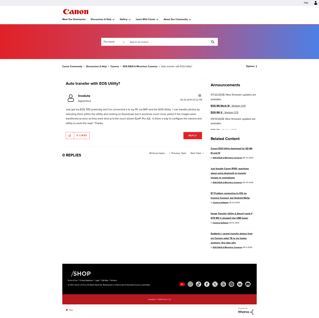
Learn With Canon (145, 19)
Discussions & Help (101, 19)
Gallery (123, 19)
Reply (193, 135)
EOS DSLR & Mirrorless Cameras (140, 66)
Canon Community (75, 11)
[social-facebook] (207, 284)
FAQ (306, 3)
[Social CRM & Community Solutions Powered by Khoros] (245, 311)
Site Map (105, 280)
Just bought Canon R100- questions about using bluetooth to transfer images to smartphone (230, 173)
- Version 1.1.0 (228, 106)
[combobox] (172, 42)
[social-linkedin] (239, 284)
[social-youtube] (182, 284)
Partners (113, 280)
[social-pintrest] (231, 284)
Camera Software (221, 202)
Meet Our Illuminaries (74, 19)
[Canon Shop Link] (79, 273)
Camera (114, 66)
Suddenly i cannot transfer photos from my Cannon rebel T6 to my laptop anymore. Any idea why (232, 238)
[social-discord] (248, 284)
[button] (70, 135)
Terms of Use (72, 280)
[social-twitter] (215, 284)
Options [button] (250, 66)
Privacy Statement (86, 280)
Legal (97, 280)
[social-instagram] (190, 284)
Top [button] (71, 310)
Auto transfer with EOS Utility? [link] (176, 66)
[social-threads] (223, 284)
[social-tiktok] (198, 284)
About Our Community (176, 19)
